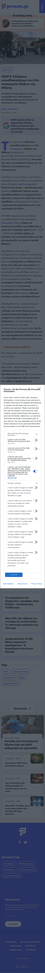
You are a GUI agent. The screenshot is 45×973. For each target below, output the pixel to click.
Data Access (22, 584)
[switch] (35, 440)
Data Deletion (8, 584)
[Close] (40, 389)
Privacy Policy (36, 584)
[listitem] (22, 434)
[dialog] (22, 486)
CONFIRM (14, 574)
